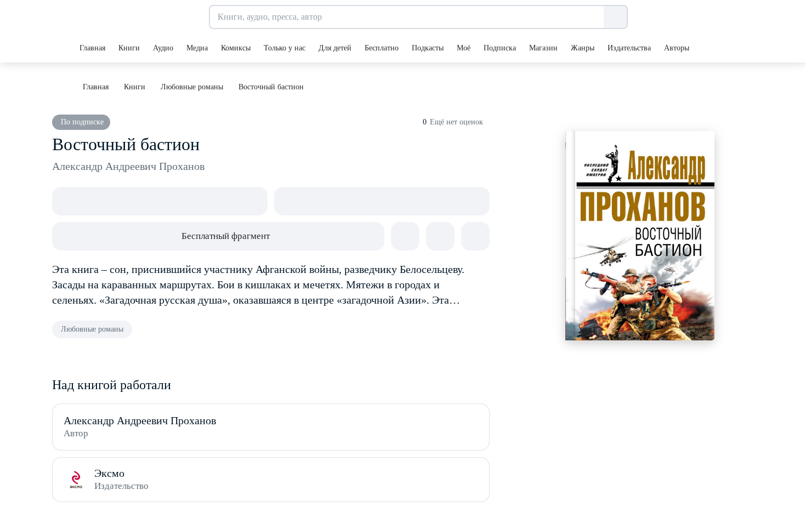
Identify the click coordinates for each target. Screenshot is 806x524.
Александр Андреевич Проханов (128, 166)
